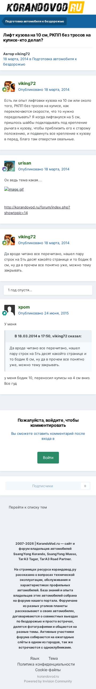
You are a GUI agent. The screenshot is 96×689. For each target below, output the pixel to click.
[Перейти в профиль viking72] (9, 86)
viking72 (22, 54)
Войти (48, 457)
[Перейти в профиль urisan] (9, 166)
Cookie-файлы (48, 669)
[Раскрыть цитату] (12, 336)
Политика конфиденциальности (46, 664)
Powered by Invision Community (48, 681)
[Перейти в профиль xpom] (9, 310)
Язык (35, 658)
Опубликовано (43, 89)
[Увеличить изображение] (14, 189)
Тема (54, 658)
